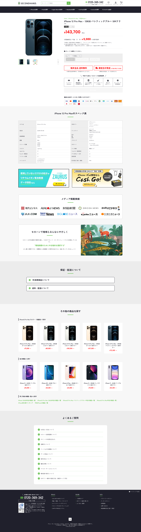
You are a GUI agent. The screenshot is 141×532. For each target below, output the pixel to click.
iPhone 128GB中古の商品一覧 (26, 400)
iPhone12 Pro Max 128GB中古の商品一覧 (49, 400)
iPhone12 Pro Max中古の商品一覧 (106, 400)
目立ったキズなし (82, 59)
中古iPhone (82, 18)
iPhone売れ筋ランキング (25, 403)
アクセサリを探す (106, 9)
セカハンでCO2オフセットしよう (60, 506)
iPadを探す (45, 9)
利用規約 (103, 503)
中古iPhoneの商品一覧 (41, 403)
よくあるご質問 (80, 503)
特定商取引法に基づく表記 (107, 508)
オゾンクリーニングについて (59, 503)
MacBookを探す (70, 9)
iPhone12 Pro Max (73, 18)
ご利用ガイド (80, 498)
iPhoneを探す (34, 9)
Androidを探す (95, 9)
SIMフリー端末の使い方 (82, 501)
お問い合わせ (104, 506)
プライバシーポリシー (106, 498)
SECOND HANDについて (58, 498)
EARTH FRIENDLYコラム (58, 508)
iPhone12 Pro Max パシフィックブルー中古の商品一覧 (79, 400)
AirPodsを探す (83, 9)
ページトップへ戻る (135, 491)
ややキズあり (95, 59)
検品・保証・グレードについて (60, 501)
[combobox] (54, 3)
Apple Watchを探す (57, 9)
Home (65, 18)
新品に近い (70, 59)
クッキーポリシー (105, 501)
